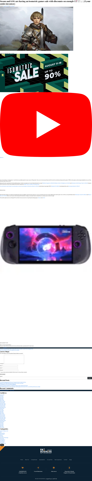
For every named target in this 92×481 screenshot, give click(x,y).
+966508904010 (22, 471)
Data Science (2, 434)
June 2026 (2, 397)
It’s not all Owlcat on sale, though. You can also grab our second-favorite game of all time (15, 186)
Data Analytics (2, 433)
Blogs (70, 459)
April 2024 (2, 426)
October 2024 (2, 419)
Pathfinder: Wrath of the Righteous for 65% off (62, 183)
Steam (39, 197)
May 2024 (1, 425)
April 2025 (2, 412)
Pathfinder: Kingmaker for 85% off (48, 183)
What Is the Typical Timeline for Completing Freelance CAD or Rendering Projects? (14, 385)
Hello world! (12, 390)
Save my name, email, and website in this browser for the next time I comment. (14, 372)
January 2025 (2, 416)
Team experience (58, 459)
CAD (1, 432)
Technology (2, 438)
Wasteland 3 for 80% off (55, 186)
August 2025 (2, 408)
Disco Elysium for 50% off (34, 186)
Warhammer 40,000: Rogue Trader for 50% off (80, 183)
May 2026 (1, 398)
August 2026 (2, 394)
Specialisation (42, 459)
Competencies (34, 459)
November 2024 (2, 418)
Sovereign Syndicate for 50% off (73, 186)
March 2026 (2, 400)
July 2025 (1, 409)
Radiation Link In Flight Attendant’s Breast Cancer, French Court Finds (11, 383)
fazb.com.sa (53, 471)
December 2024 (2, 417)
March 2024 (2, 427)
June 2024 (2, 423)
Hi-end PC (5, 347)
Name (1, 365)
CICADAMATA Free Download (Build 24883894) (8, 384)
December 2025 (2, 403)
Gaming (1, 435)
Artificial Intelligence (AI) (4, 430)
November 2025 (2, 404)
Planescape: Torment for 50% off (80, 194)
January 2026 (2, 402)
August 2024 (2, 421)
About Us (27, 459)
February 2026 (2, 401)
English (78, 0)
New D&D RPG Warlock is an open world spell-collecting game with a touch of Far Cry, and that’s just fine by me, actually (20, 386)
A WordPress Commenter (4, 390)
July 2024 (1, 422)
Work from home (3, 443)
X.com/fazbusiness (38, 471)
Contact (65, 459)
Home (21, 459)
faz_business (12, 6)
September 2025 (3, 407)
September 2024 (3, 420)
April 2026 (2, 399)
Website (1, 370)
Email (1, 367)
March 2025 (2, 413)
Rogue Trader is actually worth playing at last (31, 184)
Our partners (49, 459)
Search (1, 376)
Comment (2, 363)
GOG (44, 197)
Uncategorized (2, 439)
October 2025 (2, 406)
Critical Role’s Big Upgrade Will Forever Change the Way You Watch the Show (13, 382)
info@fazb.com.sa (23, 472)
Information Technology (4, 437)
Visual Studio (2, 442)
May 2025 (1, 411)
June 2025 (2, 410)
